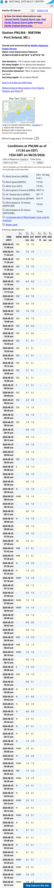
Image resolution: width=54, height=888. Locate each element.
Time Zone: (35, 159)
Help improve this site (37, 885)
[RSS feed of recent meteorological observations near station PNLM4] (22, 91)
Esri (31, 122)
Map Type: (14, 98)
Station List (42, 10)
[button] (6, 104)
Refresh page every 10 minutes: (17, 138)
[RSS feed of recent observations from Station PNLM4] (29, 37)
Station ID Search (11, 10)
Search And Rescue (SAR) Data (17, 82)
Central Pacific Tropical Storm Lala (22, 19)
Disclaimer (36, 125)
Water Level (11, 224)
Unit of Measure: (11, 159)
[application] (18, 111)
